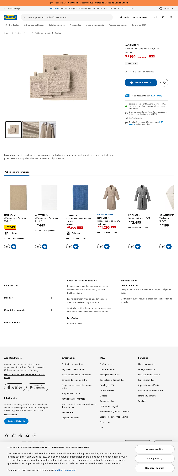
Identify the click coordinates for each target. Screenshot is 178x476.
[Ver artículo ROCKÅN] (142, 197)
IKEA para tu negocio (69, 8)
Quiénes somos (107, 364)
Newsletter (105, 422)
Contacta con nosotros (72, 364)
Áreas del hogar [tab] (36, 25)
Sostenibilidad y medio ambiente (114, 411)
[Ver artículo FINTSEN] (18, 197)
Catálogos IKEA (107, 385)
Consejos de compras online (74, 380)
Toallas (58, 33)
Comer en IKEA (85, 8)
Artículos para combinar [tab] (17, 172)
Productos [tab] (14, 25)
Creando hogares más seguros (114, 416)
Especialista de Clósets (148, 385)
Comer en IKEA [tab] (139, 25)
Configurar (153, 458)
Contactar (131, 8)
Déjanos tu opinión (70, 417)
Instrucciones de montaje (73, 398)
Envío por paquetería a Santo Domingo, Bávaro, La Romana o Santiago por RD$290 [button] (148, 113)
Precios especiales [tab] (118, 25)
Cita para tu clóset (117, 8)
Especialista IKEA (146, 380)
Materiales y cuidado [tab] (14, 310)
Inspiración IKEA (107, 390)
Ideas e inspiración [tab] (95, 25)
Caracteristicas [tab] (12, 285)
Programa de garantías (72, 393)
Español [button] (167, 8)
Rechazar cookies (154, 468)
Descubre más (10, 414)
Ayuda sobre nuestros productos (76, 374)
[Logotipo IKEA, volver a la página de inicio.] (10, 17)
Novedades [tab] (75, 25)
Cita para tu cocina (100, 8)
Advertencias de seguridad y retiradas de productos (79, 405)
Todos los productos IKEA (111, 380)
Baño (28, 33)
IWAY (102, 427)
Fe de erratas (68, 412)
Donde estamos (107, 369)
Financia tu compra (147, 395)
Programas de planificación (150, 390)
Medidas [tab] (8, 297)
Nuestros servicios (146, 364)
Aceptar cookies (154, 449)
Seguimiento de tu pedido (73, 369)
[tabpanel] (120, 303)
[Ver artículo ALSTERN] (49, 197)
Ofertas (103, 395)
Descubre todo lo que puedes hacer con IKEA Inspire (24, 376)
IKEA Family (54, 8)
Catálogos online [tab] (57, 25)
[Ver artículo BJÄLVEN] (111, 197)
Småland (142, 401)
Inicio (6, 33)
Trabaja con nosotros (110, 374)
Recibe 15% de (61, 2)
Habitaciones (17, 33)
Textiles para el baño (43, 33)
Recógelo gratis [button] (135, 118)
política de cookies (65, 470)
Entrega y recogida (146, 369)
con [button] (146, 95)
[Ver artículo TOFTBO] (80, 197)
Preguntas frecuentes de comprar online (77, 387)
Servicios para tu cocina (149, 374)
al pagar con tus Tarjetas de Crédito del (98, 2)
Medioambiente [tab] (12, 322)
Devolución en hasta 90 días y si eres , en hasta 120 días (146, 123)
